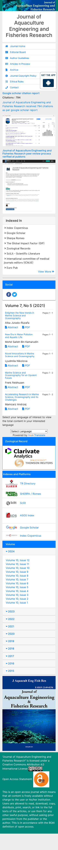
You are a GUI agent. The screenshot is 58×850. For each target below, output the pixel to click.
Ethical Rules (17, 81)
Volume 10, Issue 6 (17, 583)
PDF (27, 327)
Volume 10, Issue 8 (17, 575)
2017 (10, 656)
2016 (10, 663)
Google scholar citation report (20, 93)
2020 (11, 633)
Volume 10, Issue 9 (17, 571)
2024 (11, 551)
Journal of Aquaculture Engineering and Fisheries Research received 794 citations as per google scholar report (27, 106)
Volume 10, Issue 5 (17, 587)
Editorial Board (18, 52)
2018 (10, 648)
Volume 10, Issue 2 (17, 598)
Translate (39, 435)
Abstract (12, 327)
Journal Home (17, 46)
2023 (11, 611)
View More (45, 271)
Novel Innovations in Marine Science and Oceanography (19, 355)
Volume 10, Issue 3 (17, 594)
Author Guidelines (19, 58)
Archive (14, 69)
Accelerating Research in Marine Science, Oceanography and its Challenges (22, 397)
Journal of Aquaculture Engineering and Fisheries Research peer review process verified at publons (27, 153)
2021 (10, 626)
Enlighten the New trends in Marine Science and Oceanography (19, 315)
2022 (11, 619)
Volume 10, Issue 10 (17, 568)
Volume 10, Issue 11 (17, 564)
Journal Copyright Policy (23, 75)
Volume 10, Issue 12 (17, 560)
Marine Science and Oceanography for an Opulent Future (21, 375)
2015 (10, 670)
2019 (10, 641)
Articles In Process (20, 63)
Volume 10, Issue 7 (17, 579)
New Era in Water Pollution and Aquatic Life (19, 335)
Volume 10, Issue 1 (17, 602)
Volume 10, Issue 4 (17, 591)
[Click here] (29, 130)
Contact (14, 87)
